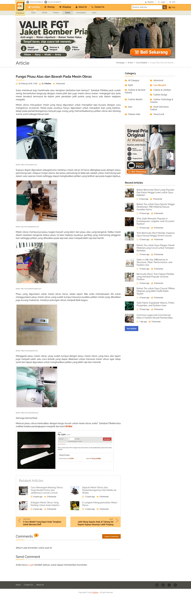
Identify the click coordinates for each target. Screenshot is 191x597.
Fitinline (95, 592)
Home (18, 584)
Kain (130, 106)
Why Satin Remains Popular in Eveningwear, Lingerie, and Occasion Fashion (155, 221)
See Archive (131, 328)
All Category (133, 80)
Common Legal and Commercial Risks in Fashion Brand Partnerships (155, 316)
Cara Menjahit (141, 62)
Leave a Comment (111, 536)
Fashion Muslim (135, 99)
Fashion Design (160, 94)
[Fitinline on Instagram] (163, 585)
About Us (82, 7)
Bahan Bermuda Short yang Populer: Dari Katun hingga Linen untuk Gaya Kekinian (156, 192)
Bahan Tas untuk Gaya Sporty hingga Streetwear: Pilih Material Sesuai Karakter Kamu (156, 207)
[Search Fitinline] (164, 7)
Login (31, 564)
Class (94, 12)
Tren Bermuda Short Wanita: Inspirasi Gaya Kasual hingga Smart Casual (156, 234)
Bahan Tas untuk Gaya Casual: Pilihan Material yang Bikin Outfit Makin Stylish (156, 291)
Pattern (56, 12)
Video (33, 12)
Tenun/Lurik (158, 114)
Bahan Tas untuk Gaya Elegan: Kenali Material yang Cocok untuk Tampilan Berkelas (155, 248)
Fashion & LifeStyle (162, 90)
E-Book (44, 12)
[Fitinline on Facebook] (169, 585)
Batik (130, 85)
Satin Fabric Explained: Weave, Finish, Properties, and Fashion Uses (156, 304)
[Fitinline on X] (175, 585)
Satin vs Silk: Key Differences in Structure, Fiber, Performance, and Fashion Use (154, 262)
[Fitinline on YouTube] (157, 585)
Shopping (66, 7)
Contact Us (99, 7)
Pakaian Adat (134, 114)
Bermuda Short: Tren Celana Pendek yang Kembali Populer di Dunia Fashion (155, 277)
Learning (35, 7)
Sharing (50, 7)
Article (67, 12)
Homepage (120, 62)
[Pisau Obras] (65, 469)
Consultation (81, 12)
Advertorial (158, 80)
